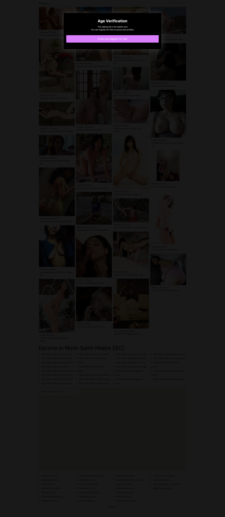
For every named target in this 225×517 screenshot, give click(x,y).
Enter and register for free (112, 39)
